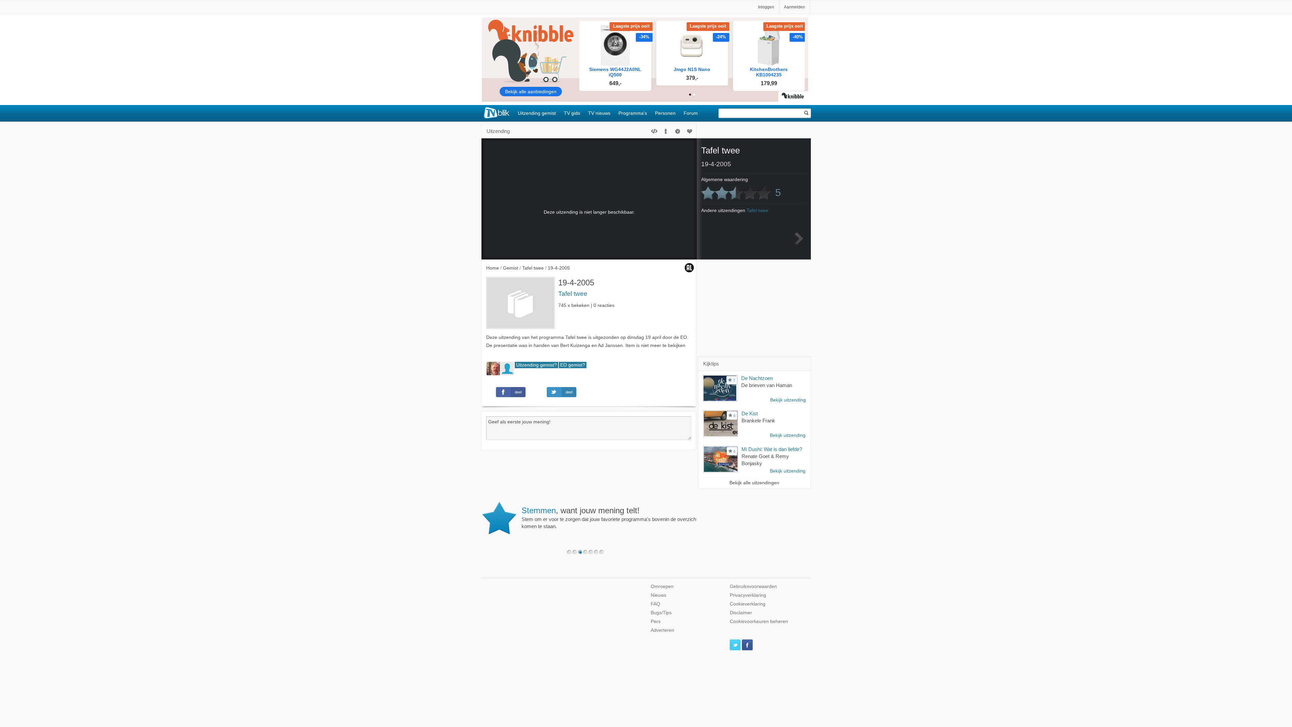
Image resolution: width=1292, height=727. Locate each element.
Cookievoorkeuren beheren (759, 621)
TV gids (572, 113)
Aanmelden (794, 7)
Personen (665, 113)
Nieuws (658, 595)
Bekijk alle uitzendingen (754, 482)
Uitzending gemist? (536, 365)
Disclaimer (741, 612)
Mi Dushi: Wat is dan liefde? (772, 449)
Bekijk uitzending (788, 400)
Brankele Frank (758, 420)
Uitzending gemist (537, 113)
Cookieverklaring (747, 604)
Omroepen (662, 586)
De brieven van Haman (766, 385)
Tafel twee (572, 293)
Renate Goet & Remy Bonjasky (765, 459)
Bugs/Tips (661, 612)
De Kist (750, 413)
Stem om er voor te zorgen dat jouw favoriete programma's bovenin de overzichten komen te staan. (612, 517)
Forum (691, 113)
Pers (655, 621)
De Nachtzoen (757, 378)
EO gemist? (572, 365)
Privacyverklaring (748, 595)
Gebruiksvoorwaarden (753, 586)
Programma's (632, 113)
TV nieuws (599, 113)
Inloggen (766, 7)
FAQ (655, 604)
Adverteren (662, 630)
